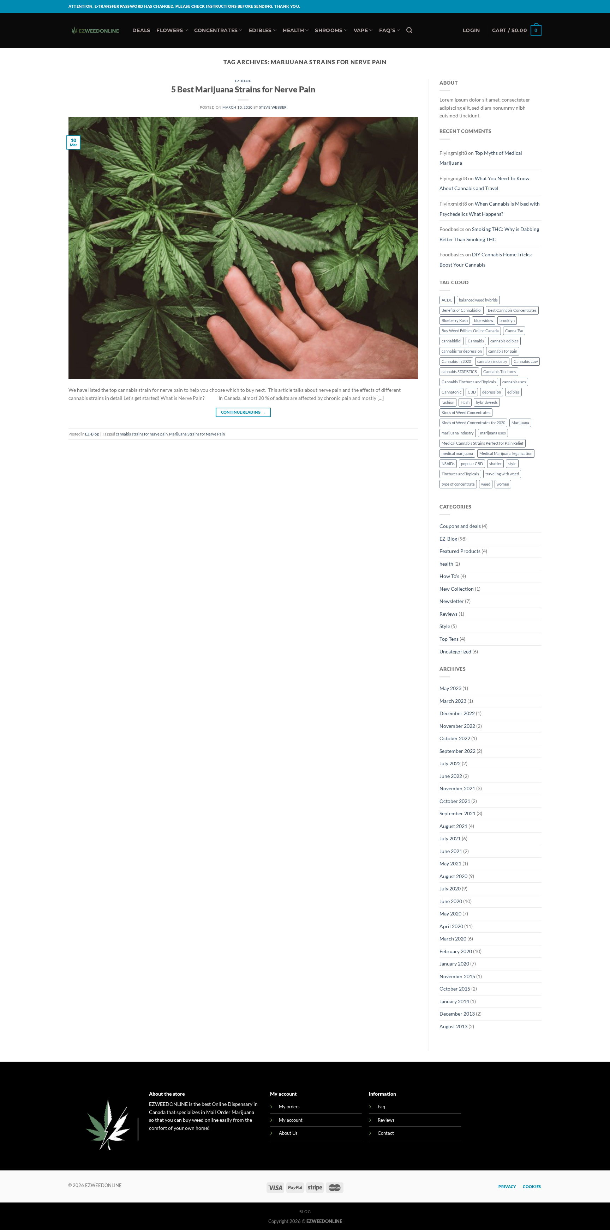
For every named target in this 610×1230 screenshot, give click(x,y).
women (503, 484)
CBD (472, 392)
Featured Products (459, 551)
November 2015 (457, 976)
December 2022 (457, 713)
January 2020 (454, 964)
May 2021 (450, 863)
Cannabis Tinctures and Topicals (469, 381)
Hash (465, 402)
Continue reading (243, 412)
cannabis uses (514, 381)
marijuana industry (458, 433)
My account (291, 1120)
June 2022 (450, 776)
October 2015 (454, 989)
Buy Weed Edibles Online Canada (470, 330)
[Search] (409, 30)
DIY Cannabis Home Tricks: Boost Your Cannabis (485, 259)
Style (444, 626)
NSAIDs (448, 463)
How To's (449, 576)
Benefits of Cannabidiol (462, 310)
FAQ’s (387, 30)
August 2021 (453, 826)
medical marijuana (457, 453)
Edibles (260, 30)
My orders (289, 1106)
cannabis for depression (462, 351)
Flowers (169, 30)
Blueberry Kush (455, 320)
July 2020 (450, 888)
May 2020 (450, 914)
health (446, 564)
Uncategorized (455, 651)
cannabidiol (451, 341)
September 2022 (457, 751)
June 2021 (450, 851)
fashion (448, 402)
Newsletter (451, 601)
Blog (305, 1211)
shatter (495, 463)
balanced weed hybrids (478, 300)
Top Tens (449, 639)
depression (491, 392)
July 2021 (450, 838)
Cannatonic (451, 392)
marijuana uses (493, 433)
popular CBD (472, 463)
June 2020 (450, 901)
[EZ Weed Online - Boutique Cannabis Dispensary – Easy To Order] (95, 30)
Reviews (448, 614)
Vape (361, 30)
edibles (513, 392)
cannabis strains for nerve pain (142, 434)
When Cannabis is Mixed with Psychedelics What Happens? (489, 209)
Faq (381, 1106)
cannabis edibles (504, 341)
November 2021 (457, 788)
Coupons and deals (460, 526)
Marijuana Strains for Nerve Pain (197, 434)
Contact (386, 1133)
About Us (288, 1133)
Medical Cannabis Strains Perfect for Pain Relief (483, 443)
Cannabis (476, 341)
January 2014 (454, 1001)
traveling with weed (502, 473)
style (512, 463)
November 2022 (457, 726)
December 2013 (457, 1014)
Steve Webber (273, 107)
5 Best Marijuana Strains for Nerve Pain (243, 89)
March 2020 (452, 939)
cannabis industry (492, 361)
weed (485, 484)
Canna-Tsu (514, 330)
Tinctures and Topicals (460, 473)
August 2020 (453, 876)
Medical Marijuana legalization (505, 453)
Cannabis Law (526, 361)
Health (293, 30)
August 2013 (453, 1026)
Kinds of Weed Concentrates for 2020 (473, 422)
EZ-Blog (243, 81)
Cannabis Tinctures (499, 371)
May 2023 (450, 688)
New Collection (456, 589)
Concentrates (216, 30)
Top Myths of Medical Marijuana (480, 158)
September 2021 (457, 813)
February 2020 (455, 951)
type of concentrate (458, 484)
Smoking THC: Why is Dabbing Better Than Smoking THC (489, 234)
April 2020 (451, 926)
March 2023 (452, 701)
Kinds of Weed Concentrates (466, 412)
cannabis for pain (502, 351)
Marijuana (520, 422)
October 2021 (454, 801)
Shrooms (328, 30)
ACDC (447, 300)
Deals (141, 30)
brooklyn (507, 320)
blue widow (483, 320)
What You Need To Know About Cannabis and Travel (484, 183)
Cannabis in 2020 (456, 361)
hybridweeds (487, 402)
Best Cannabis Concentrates (512, 310)
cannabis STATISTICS (459, 371)
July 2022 (450, 763)
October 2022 (454, 738)
